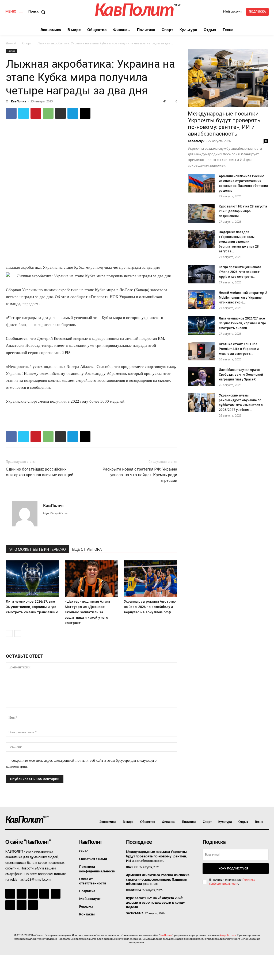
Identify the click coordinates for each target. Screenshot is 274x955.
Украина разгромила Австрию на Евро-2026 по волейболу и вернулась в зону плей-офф (150, 606)
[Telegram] (72, 113)
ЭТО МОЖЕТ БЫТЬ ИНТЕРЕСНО (37, 549)
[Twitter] (23, 113)
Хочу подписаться (233, 868)
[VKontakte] (21, 905)
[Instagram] (21, 893)
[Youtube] (33, 905)
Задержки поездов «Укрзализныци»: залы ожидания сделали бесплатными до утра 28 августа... (239, 241)
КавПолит (18, 101)
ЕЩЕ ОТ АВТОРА (87, 549)
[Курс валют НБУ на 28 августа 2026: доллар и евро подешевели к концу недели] (201, 213)
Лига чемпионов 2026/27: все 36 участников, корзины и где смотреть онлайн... (242, 323)
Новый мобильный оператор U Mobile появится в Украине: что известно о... (243, 297)
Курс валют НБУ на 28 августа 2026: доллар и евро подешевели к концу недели (155, 902)
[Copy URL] (85, 113)
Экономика (134, 913)
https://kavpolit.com (55, 513)
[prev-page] (9, 633)
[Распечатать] (60, 113)
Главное (132, 867)
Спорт (27, 43)
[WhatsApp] (48, 113)
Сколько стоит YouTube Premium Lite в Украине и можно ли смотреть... (239, 349)
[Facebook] (11, 113)
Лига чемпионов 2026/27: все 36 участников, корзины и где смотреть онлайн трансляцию (32, 606)
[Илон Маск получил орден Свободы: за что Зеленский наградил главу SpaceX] (201, 376)
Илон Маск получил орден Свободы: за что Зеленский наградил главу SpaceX (241, 374)
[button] (38, 11)
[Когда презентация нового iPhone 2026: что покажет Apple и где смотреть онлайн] (201, 274)
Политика (133, 890)
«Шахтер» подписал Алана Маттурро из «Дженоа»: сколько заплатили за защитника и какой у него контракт (87, 612)
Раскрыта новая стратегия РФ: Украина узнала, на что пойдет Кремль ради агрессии (140, 475)
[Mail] (33, 893)
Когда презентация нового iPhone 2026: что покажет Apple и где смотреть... (240, 272)
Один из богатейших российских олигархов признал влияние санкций (39, 472)
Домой (11, 43)
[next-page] (17, 633)
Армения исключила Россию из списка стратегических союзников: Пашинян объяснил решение (157, 879)
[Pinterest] (36, 113)
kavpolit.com (228, 935)
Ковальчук (196, 141)
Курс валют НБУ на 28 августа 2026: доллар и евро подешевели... (243, 211)
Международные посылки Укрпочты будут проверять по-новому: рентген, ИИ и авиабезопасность (224, 123)
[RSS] (44, 893)
